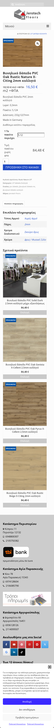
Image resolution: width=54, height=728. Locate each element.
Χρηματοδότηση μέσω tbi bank (18, 560)
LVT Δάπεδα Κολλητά (38, 34)
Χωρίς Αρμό (30, 218)
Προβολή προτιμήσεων (27, 717)
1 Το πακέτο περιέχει (9, 135)
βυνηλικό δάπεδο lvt (27, 186)
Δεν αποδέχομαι (27, 709)
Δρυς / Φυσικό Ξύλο (35, 239)
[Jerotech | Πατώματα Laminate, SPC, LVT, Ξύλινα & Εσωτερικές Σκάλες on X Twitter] (44, 644)
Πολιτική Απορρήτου (17, 724)
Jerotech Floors (14, 193)
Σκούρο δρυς (31, 232)
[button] (49, 667)
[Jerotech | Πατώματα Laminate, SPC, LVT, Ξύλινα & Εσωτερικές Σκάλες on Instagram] (29, 644)
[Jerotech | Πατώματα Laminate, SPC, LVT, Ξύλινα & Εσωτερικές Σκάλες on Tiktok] (21, 652)
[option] (22, 53)
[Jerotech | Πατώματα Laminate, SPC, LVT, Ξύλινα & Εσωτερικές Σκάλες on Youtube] (14, 644)
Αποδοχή (27, 701)
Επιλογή (24, 312)
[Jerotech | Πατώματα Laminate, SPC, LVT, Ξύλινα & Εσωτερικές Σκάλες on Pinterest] (21, 644)
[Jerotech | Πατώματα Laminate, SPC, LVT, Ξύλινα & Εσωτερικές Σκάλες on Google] (6, 652)
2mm (27, 224)
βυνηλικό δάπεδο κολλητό (13, 190)
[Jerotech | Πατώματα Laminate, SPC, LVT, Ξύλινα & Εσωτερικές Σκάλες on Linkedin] (14, 652)
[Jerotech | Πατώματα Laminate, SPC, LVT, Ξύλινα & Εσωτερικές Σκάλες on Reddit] (37, 644)
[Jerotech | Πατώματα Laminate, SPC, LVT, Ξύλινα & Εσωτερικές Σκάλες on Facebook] (6, 644)
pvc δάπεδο (14, 186)
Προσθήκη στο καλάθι (22, 167)
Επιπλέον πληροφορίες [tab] (13, 204)
